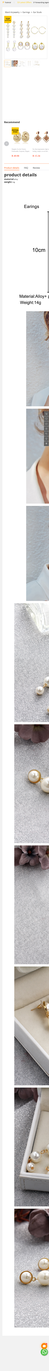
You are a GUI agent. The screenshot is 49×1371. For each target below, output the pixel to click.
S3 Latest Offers (24, 2)
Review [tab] (36, 167)
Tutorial (8, 2)
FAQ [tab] (26, 167)
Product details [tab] (11, 167)
